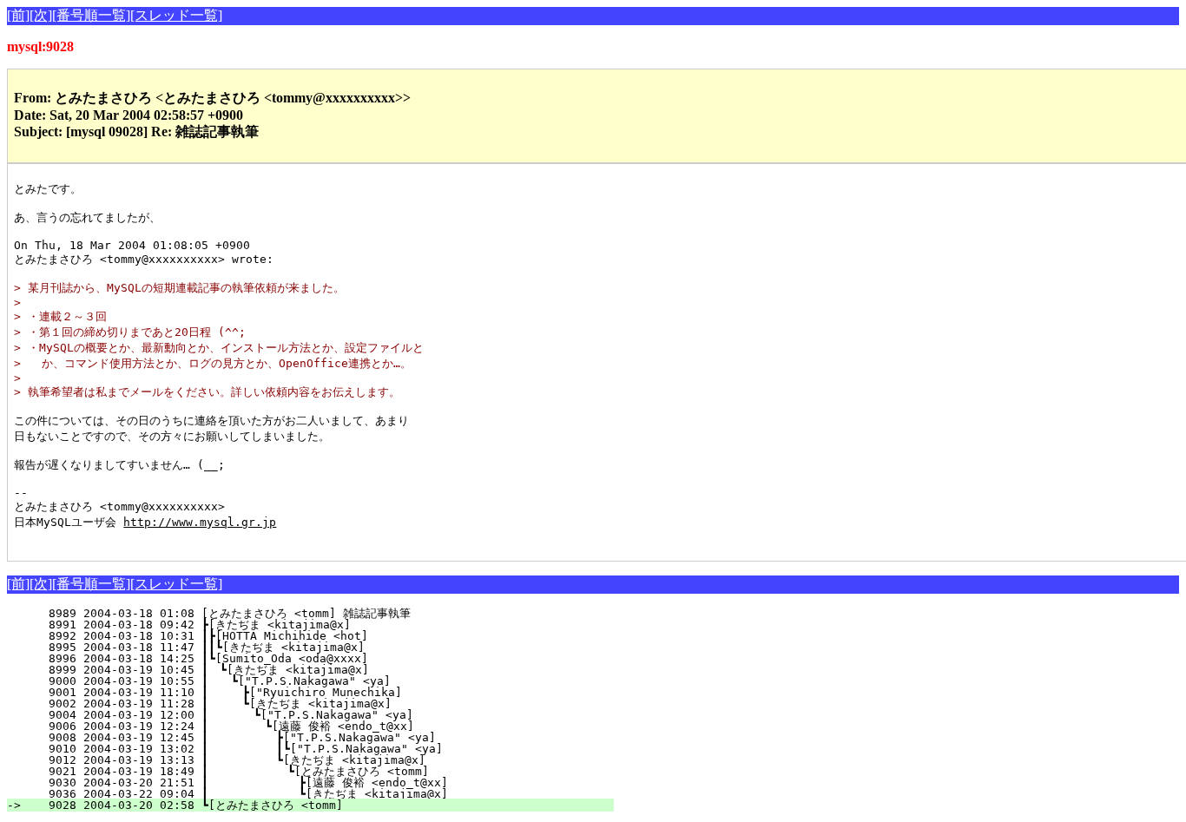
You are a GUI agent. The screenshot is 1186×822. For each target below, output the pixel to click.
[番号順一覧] (91, 15)
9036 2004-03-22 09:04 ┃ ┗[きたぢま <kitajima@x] (311, 793)
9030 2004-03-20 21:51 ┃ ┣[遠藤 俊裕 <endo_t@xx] (311, 782)
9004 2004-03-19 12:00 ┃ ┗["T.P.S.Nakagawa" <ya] (321, 714)
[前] (18, 15)
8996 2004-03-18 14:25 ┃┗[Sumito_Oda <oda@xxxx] (326, 658)
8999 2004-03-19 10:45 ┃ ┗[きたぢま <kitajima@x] (320, 669)
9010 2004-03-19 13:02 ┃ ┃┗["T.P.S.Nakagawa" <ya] (315, 748)
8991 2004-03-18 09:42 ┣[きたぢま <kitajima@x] (325, 624)
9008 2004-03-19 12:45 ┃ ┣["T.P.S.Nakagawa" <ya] (318, 737)
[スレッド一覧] (176, 15)
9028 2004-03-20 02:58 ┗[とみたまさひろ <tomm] (321, 805)
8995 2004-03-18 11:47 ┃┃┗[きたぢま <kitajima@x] (318, 647)
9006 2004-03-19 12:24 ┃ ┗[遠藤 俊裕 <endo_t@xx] (315, 726)
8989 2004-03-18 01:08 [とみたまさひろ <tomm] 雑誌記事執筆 (316, 613)
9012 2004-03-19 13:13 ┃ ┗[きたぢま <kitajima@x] (313, 759)
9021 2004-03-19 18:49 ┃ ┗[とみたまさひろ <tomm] (308, 771)
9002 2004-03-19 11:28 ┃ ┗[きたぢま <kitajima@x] (317, 703)
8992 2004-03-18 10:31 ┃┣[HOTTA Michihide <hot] (326, 635)
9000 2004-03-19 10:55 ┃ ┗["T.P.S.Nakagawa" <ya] (324, 680)
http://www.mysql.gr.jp (199, 522)
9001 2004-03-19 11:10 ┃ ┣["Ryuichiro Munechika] (322, 692)
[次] (41, 15)
